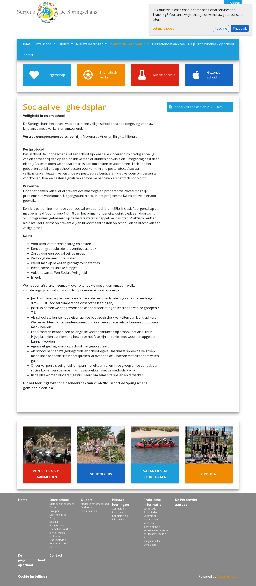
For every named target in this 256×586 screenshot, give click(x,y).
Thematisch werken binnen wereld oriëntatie (60, 532)
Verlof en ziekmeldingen (152, 524)
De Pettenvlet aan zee (168, 44)
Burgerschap (56, 525)
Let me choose (163, 28)
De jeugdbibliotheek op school (211, 44)
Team (52, 507)
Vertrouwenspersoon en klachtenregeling (156, 532)
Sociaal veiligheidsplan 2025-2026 (197, 107)
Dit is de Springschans (61, 504)
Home (26, 44)
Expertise (54, 547)
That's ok (240, 28)
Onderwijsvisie (57, 540)
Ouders (64, 44)
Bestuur (53, 522)
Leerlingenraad (58, 514)
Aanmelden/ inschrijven (119, 510)
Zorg (52, 518)
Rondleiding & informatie (120, 517)
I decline (221, 28)
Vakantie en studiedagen (151, 517)
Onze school (43, 44)
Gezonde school (58, 543)
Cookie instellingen (33, 576)
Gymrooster (150, 544)
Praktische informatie (128, 44)
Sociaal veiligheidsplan (152, 539)
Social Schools (89, 511)
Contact (27, 55)
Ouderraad (87, 507)
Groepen (54, 511)
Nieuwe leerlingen (90, 44)
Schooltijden (151, 512)
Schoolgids (150, 508)
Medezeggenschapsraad (93, 504)
